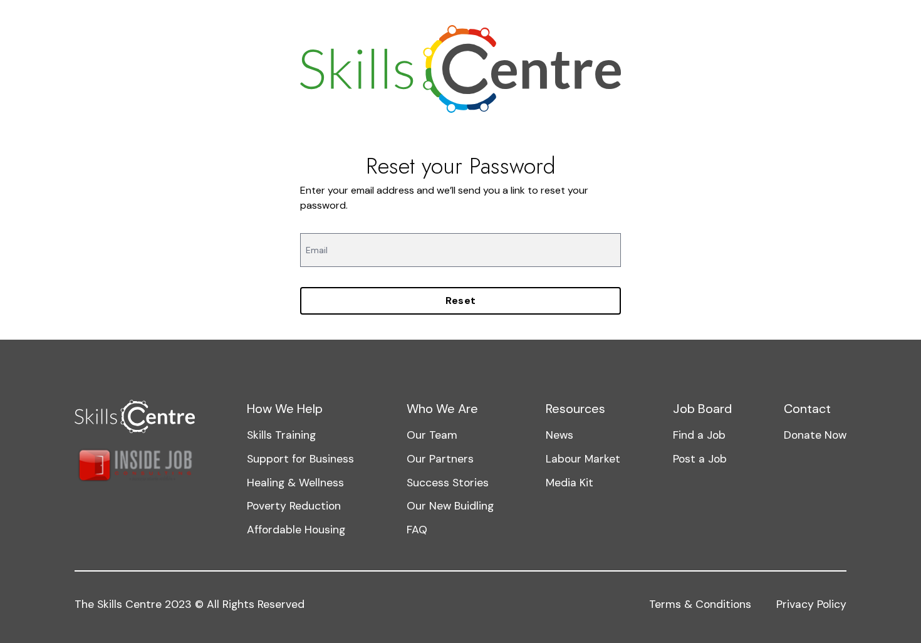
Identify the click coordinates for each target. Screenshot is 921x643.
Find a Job (699, 435)
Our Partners (440, 459)
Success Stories (448, 482)
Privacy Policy (811, 604)
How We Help (285, 408)
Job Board (702, 408)
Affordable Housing (296, 529)
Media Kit (569, 482)
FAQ (417, 529)
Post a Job (700, 459)
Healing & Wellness (295, 482)
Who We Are (442, 408)
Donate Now (815, 435)
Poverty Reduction (294, 506)
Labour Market (583, 459)
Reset (460, 300)
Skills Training (281, 435)
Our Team (432, 435)
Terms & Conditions (700, 604)
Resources (575, 408)
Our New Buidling (450, 506)
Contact (807, 408)
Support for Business (300, 459)
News (559, 435)
